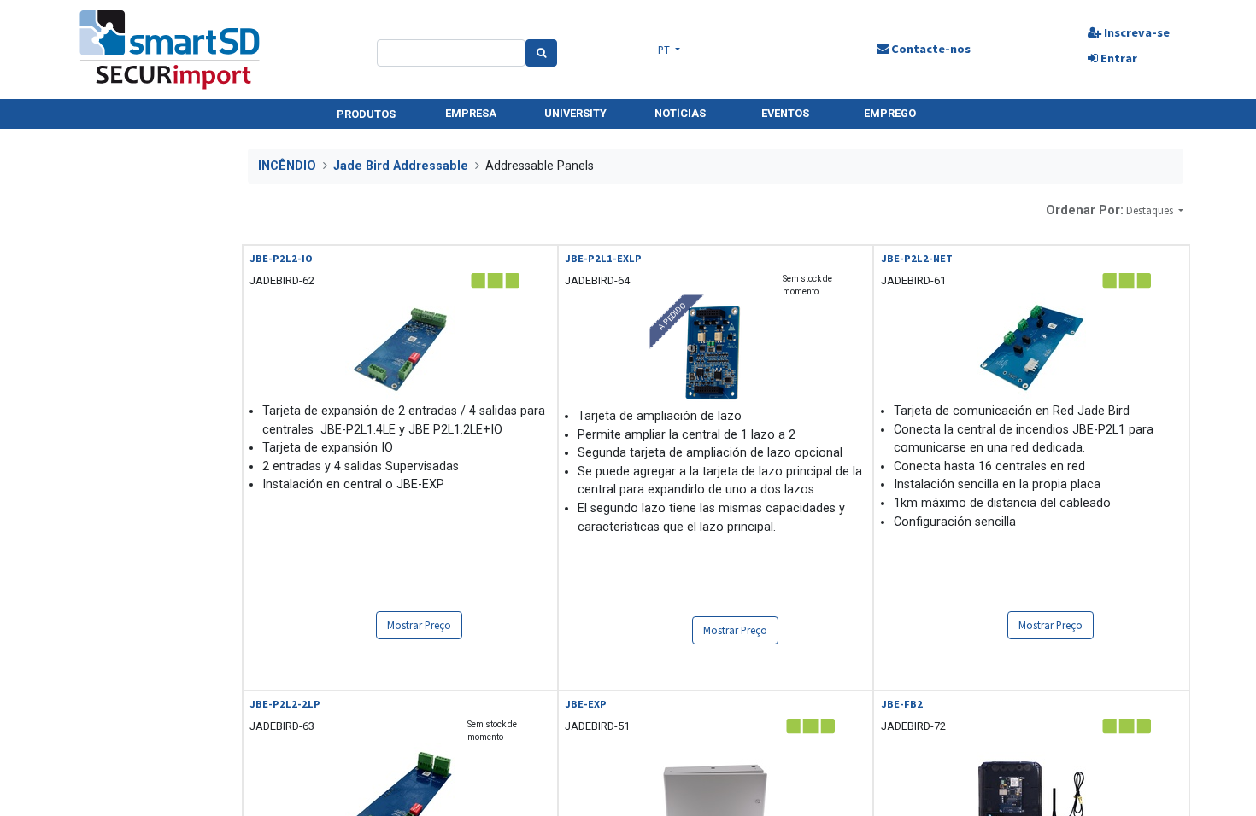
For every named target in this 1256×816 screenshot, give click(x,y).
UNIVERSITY (575, 113)
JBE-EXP (586, 703)
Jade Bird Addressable (400, 166)
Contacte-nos (930, 48)
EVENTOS (785, 113)
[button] (1154, 210)
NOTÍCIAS (680, 113)
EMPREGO (890, 113)
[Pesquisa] (541, 53)
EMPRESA (470, 113)
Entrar (1117, 58)
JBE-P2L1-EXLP (603, 258)
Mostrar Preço (419, 625)
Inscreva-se (1135, 32)
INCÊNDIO (287, 166)
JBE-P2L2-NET (917, 258)
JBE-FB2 (902, 703)
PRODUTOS (366, 114)
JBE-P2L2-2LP (284, 703)
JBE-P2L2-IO (281, 258)
